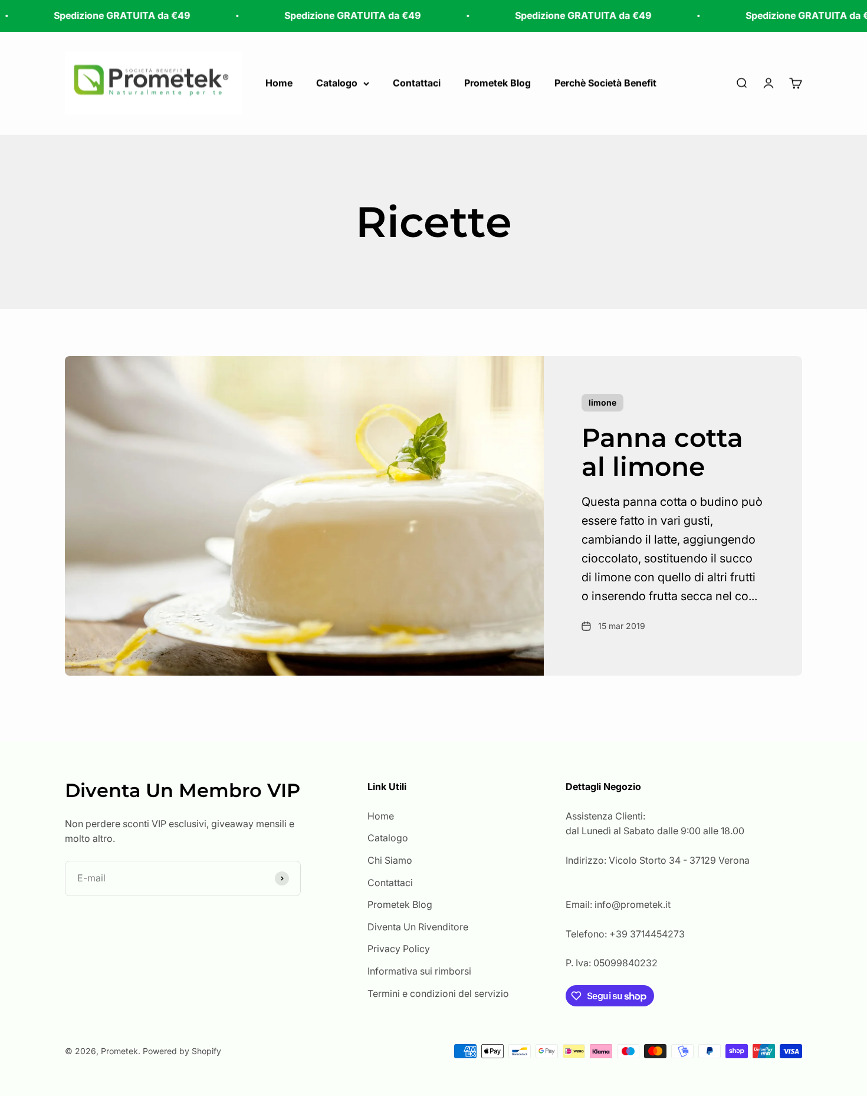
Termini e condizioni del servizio (438, 993)
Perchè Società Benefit (605, 82)
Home (279, 82)
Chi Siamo (389, 860)
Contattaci (417, 82)
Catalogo (336, 82)
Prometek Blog (497, 82)
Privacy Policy (398, 949)
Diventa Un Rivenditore (417, 927)
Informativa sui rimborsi (419, 971)
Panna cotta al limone (662, 452)
